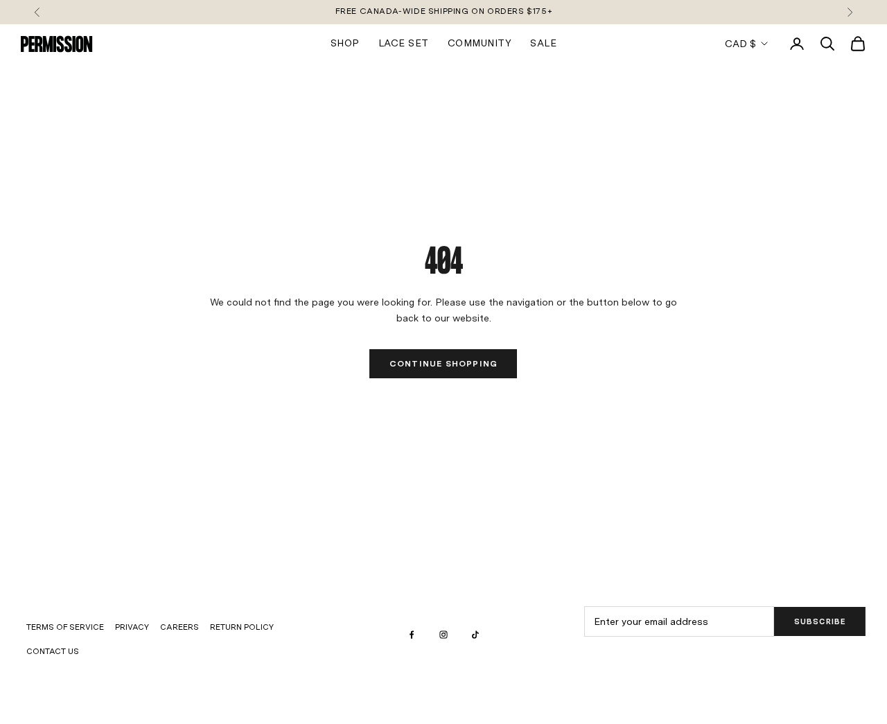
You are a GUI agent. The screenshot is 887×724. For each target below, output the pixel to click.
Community (479, 42)
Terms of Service (65, 627)
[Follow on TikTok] (475, 634)
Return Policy (242, 627)
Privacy (132, 627)
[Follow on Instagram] (443, 634)
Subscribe (820, 621)
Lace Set (403, 42)
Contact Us (52, 651)
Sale (543, 42)
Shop (345, 42)
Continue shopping (443, 364)
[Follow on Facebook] (411, 634)
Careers (179, 627)
